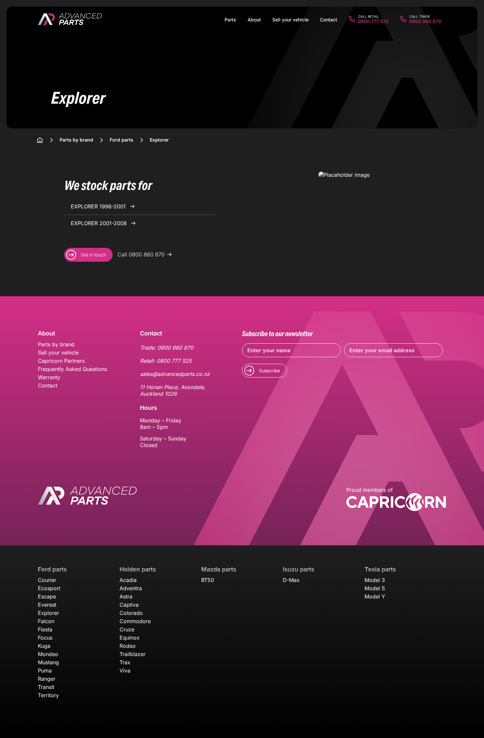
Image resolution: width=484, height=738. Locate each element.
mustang (48, 662)
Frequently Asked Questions (72, 369)
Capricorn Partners (61, 360)
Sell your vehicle (58, 352)
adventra (131, 588)
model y (374, 596)
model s (374, 588)
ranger (46, 678)
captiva (129, 604)
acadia (128, 580)
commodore (135, 621)
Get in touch (93, 254)
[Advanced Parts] (70, 19)
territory (48, 695)
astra (126, 596)
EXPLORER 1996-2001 (99, 206)
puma (45, 670)
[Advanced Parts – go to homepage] (87, 500)
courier (47, 580)
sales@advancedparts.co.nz (175, 374)
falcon (46, 621)
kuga (44, 646)
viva (125, 670)
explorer (48, 613)
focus (45, 637)
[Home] (40, 140)
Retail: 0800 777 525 (165, 360)
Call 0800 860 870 (141, 254)
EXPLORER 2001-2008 (99, 223)
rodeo (128, 646)
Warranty (49, 377)
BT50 (207, 580)
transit (46, 687)
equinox (130, 637)
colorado (131, 613)
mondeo (48, 654)
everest (47, 604)
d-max (291, 580)
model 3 (374, 580)
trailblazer (133, 654)
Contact (47, 385)
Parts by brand (56, 344)
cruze (127, 629)
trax (125, 662)
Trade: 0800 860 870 (166, 347)
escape (47, 596)
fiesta (45, 629)
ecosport (49, 588)
